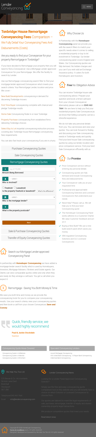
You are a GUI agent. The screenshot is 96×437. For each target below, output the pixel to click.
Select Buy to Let (8, 128)
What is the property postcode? (16, 210)
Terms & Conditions (17, 430)
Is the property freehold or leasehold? (28, 191)
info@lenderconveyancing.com (22, 399)
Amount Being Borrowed (12, 172)
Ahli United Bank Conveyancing (60, 356)
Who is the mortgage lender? (14, 201)
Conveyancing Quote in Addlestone (13, 353)
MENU (89, 7)
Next (29, 223)
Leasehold (21, 188)
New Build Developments (12, 96)
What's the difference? (46, 191)
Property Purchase (9, 120)
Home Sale (6, 114)
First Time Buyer (8, 105)
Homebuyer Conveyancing (28, 263)
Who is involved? (9, 182)
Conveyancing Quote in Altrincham (13, 358)
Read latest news (48, 417)
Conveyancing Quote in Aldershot (13, 356)
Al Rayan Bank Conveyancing (82, 356)
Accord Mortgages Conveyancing (61, 353)
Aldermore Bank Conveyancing (60, 358)
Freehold (8, 188)
